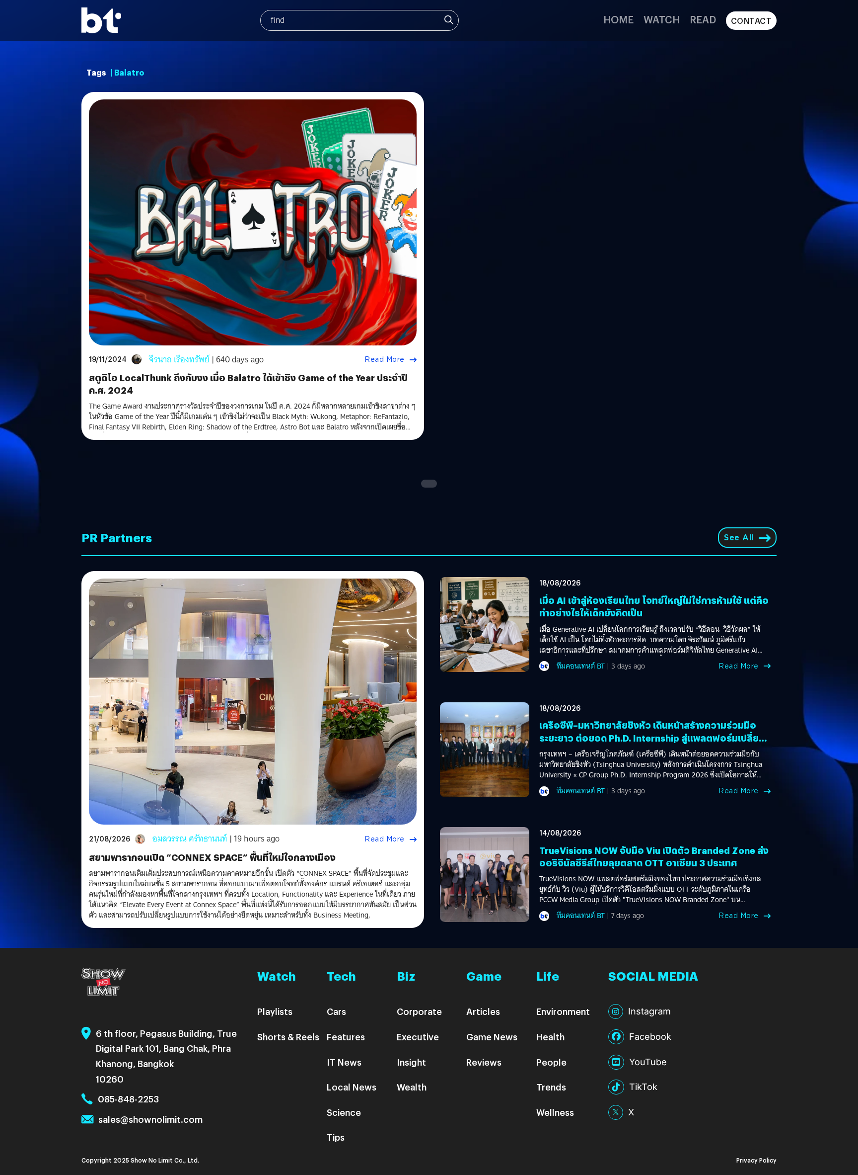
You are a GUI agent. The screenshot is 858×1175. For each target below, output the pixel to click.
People (551, 1062)
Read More (384, 359)
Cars (336, 1011)
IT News (344, 1062)
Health (550, 1036)
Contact (751, 20)
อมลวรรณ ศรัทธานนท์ (189, 839)
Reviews (483, 1062)
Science (344, 1112)
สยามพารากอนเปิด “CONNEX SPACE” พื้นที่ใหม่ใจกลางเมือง (212, 857)
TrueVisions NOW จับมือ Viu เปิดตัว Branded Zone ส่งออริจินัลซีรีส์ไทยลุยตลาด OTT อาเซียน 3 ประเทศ (654, 856)
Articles (483, 1011)
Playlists (274, 1011)
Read (703, 19)
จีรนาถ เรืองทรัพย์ (179, 359)
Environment (563, 1011)
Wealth (412, 1087)
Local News (351, 1087)
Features (346, 1036)
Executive (418, 1036)
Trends (551, 1087)
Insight (411, 1062)
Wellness (555, 1112)
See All (739, 537)
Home (618, 19)
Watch (662, 19)
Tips (336, 1137)
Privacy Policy (756, 1160)
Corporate (419, 1011)
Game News (491, 1036)
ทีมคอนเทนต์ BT (581, 666)
